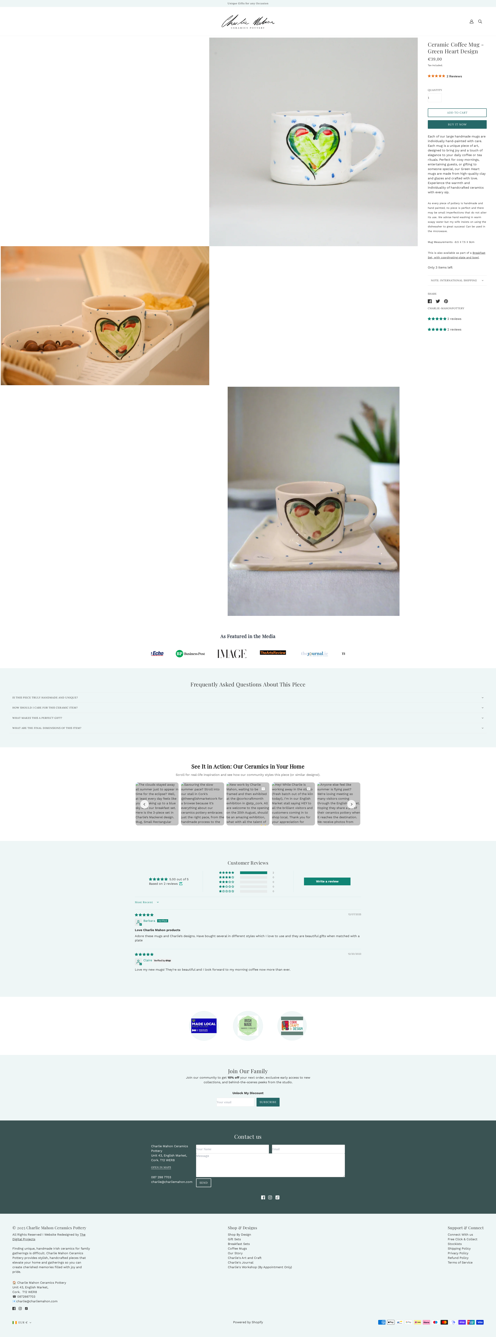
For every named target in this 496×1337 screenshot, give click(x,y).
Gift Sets (234, 1239)
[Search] (480, 21)
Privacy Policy (458, 1253)
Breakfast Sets (239, 1244)
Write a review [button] (327, 881)
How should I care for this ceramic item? (45, 707)
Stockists (455, 1244)
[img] (144, 915)
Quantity (435, 90)
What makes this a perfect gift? (37, 718)
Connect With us (460, 1234)
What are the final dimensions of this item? (46, 728)
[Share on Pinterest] (446, 301)
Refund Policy (458, 1258)
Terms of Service (460, 1262)
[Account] (472, 21)
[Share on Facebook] (430, 301)
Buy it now (457, 124)
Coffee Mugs (237, 1248)
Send (204, 1182)
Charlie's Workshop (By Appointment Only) (260, 1267)
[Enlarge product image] (313, 142)
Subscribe (268, 1102)
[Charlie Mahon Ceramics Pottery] (248, 21)
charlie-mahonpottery (446, 308)
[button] (437, 319)
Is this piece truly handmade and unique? (45, 697)
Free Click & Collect (462, 1239)
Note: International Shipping (454, 280)
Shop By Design (239, 1234)
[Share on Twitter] (438, 301)
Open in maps (161, 1167)
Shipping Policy (459, 1248)
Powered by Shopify (248, 1322)
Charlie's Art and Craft (245, 1258)
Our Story (235, 1253)
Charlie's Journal (240, 1262)
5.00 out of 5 (179, 879)
